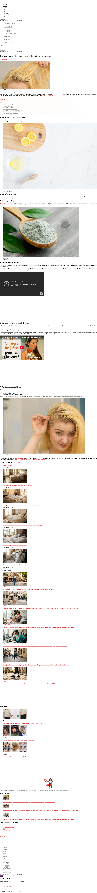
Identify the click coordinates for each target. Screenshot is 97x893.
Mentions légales (6, 831)
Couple (5, 8)
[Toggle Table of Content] (1, 102)
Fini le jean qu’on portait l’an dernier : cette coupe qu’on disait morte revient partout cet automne (29, 589)
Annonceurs (5, 828)
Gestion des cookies (7, 830)
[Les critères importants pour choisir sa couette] (50, 536)
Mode (4, 11)
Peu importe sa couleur (5, 203)
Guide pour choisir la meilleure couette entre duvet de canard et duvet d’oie (23, 505)
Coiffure (5, 13)
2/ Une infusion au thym (8, 106)
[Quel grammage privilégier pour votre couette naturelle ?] (50, 476)
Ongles (8, 31)
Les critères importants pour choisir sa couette (15, 545)
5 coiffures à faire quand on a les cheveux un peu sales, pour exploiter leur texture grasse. (33, 459)
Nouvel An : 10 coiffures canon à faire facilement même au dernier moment (23, 756)
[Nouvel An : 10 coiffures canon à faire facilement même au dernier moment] (50, 747)
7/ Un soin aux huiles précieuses (10, 113)
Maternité (6, 15)
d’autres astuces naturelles (17, 458)
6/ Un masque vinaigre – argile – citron (12, 111)
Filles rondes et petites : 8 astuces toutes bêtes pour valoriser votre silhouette (23, 723)
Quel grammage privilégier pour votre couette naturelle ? (18, 485)
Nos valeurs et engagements (8, 827)
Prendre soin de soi (10, 33)
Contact (4, 829)
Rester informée (9, 24)
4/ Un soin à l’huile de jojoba (10, 109)
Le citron (93, 119)
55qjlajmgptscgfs (7, 465)
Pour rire (7, 39)
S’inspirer (7, 36)
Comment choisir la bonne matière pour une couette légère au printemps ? (23, 525)
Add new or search (4, 881)
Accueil (5, 4)
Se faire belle (8, 27)
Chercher (19, 20)
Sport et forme (7, 624)
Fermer (1, 845)
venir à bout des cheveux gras (49, 95)
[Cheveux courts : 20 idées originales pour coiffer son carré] (50, 730)
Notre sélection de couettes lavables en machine (15, 565)
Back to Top (2, 836)
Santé (4, 9)
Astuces (5, 6)
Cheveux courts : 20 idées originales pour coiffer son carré (18, 740)
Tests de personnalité (11, 42)
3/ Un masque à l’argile (8, 107)
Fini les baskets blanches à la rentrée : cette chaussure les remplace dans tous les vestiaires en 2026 (29, 683)
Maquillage (9, 30)
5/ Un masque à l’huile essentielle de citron (13, 110)
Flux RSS (5, 833)
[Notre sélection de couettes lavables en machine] (50, 556)
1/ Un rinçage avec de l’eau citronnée (12, 104)
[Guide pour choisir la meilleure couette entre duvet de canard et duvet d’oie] (50, 496)
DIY (4, 16)
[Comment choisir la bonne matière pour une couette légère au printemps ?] (50, 516)
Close (2, 875)
